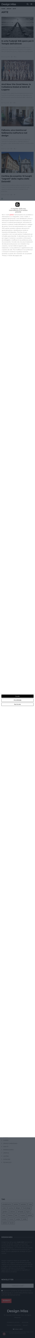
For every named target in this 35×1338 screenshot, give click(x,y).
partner (12, 214)
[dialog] (17, 669)
